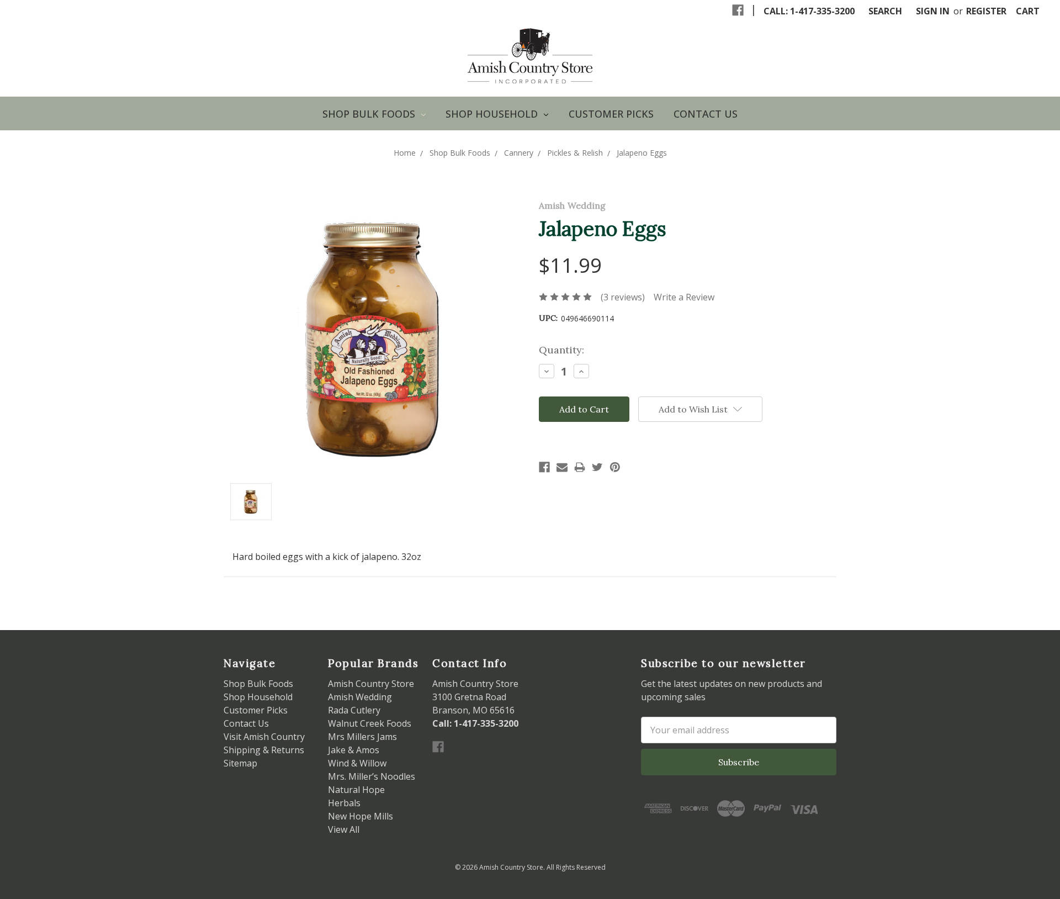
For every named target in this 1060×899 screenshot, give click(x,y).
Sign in (933, 11)
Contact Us (706, 113)
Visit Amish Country (264, 737)
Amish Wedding (360, 697)
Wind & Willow (357, 763)
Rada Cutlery (354, 710)
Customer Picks (611, 113)
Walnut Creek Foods (369, 723)
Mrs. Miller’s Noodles (371, 776)
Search (885, 11)
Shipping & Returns (264, 750)
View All (343, 829)
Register (986, 11)
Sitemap (240, 763)
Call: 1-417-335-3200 (809, 11)
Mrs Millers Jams (362, 737)
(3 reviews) (623, 297)
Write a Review (684, 297)
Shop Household (493, 113)
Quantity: (561, 349)
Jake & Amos (353, 750)
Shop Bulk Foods (370, 113)
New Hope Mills (360, 816)
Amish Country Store (371, 684)
